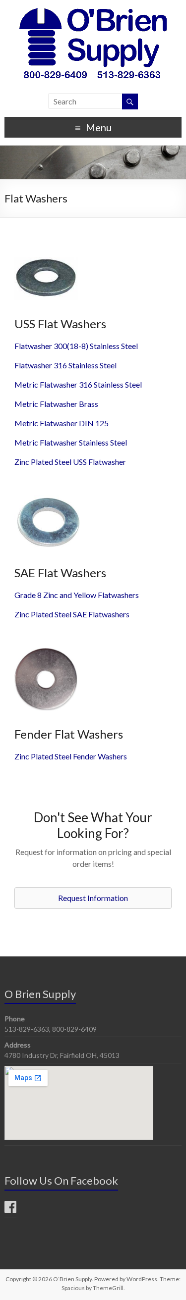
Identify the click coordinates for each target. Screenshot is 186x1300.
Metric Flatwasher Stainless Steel (70, 442)
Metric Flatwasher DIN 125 (61, 423)
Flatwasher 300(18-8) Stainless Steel (76, 345)
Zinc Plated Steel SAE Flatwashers (71, 614)
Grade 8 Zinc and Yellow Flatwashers (76, 595)
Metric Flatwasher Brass (56, 403)
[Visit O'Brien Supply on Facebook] (10, 1209)
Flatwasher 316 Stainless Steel (65, 365)
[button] (92, 898)
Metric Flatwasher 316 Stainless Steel (78, 384)
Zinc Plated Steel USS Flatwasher (70, 461)
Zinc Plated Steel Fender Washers (70, 756)
